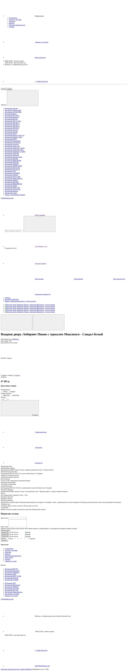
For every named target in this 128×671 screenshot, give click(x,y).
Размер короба (6, 393)
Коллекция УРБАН (11, 175)
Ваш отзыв (4, 527)
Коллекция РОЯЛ (11, 139)
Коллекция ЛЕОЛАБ (12, 128)
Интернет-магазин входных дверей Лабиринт (16, 669)
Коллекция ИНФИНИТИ (13, 184)
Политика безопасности (17, 25)
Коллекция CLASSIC (12, 594)
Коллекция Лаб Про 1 (12, 123)
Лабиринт (15, 339)
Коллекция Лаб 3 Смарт (13, 121)
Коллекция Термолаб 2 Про (14, 150)
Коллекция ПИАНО (12, 164)
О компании (13, 18)
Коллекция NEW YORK (13, 576)
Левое (5, 391)
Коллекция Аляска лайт (13, 110)
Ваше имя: (4, 518)
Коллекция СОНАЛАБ (12, 189)
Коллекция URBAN (11, 587)
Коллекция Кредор (11, 119)
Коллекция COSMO (11, 580)
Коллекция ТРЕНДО (12, 162)
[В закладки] (16, 322)
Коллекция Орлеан (11, 132)
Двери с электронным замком (15, 195)
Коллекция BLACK (11, 578)
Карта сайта (9, 557)
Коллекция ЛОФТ (11, 186)
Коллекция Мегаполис (12, 168)
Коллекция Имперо (11, 191)
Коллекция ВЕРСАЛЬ (12, 187)
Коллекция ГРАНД (11, 180)
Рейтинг (3, 538)
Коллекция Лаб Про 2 (12, 124)
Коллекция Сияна (11, 193)
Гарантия (12, 21)
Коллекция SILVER (11, 590)
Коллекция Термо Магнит (13, 178)
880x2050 (6, 395)
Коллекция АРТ (10, 171)
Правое (12, 391)
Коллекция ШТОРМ (12, 182)
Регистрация (39, 279)
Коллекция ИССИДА (12, 115)
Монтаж (11, 23)
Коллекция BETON (11, 569)
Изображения (5, 530)
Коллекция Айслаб (11, 108)
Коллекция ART (10, 583)
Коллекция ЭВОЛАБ (12, 155)
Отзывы (11, 27)
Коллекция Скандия (11, 144)
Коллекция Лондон (11, 130)
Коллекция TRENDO (12, 572)
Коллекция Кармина (12, 117)
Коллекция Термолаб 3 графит (15, 151)
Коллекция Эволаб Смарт (13, 157)
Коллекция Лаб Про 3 (12, 126)
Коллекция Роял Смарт (12, 141)
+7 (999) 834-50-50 (41, 81)
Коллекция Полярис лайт (13, 137)
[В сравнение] (48, 322)
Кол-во (3, 397)
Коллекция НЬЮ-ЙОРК (13, 160)
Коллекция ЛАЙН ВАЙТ (13, 166)
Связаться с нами (10, 561)
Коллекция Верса (11, 114)
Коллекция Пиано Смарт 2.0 (14, 135)
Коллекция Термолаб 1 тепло (15, 148)
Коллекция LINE (10, 574)
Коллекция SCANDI (12, 588)
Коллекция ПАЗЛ (11, 133)
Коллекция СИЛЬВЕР (12, 173)
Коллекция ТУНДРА (12, 153)
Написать (4, 540)
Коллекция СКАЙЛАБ (12, 142)
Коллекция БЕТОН (11, 159)
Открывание (6, 389)
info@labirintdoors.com (42, 666)
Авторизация (78, 279)
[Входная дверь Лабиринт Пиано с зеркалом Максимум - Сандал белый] (30, 305)
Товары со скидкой (11, 596)
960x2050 (16, 395)
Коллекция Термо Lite (12, 146)
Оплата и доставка (15, 19)
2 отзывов (16, 375)
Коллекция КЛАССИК (12, 177)
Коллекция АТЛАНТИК (13, 112)
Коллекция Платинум (12, 169)
